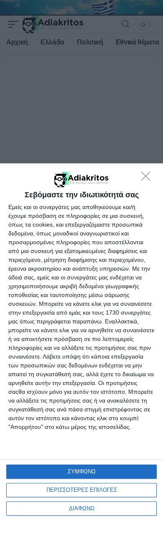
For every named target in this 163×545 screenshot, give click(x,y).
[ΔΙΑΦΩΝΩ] (148, 178)
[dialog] (81, 354)
